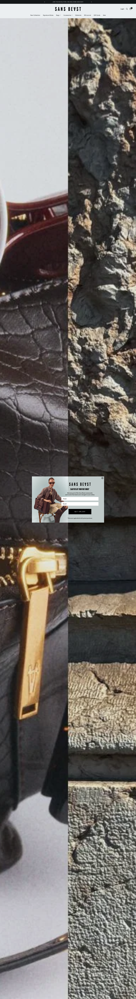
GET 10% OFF (79, 512)
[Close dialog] (102, 478)
